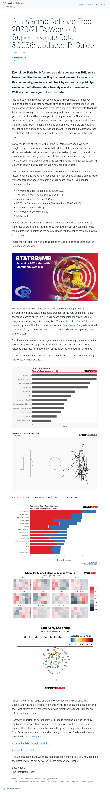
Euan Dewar (69, 325)
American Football (92, 4)
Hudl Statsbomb (20, 57)
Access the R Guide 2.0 (24, 750)
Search (104, 4)
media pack (35, 736)
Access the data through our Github (31, 743)
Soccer (81, 4)
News (15, 52)
